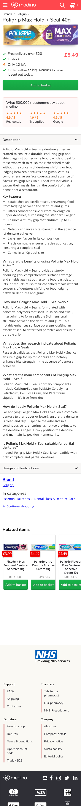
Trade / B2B (14, 761)
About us (50, 726)
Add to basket (40, 85)
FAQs (10, 691)
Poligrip (21, 14)
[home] (29, 5)
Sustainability (53, 749)
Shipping (13, 699)
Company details (55, 734)
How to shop (16, 726)
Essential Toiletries (16, 499)
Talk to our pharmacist (51, 693)
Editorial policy (54, 756)
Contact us (14, 706)
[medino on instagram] (57, 778)
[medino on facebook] (50, 778)
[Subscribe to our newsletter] (44, 778)
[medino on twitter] (66, 778)
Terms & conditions (20, 741)
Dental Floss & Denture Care (54, 499)
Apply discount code (17, 751)
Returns (12, 734)
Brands (7, 14)
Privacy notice (53, 741)
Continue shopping (20, 506)
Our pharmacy (53, 703)
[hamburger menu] (5, 5)
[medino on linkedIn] (74, 778)
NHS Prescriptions (56, 710)
